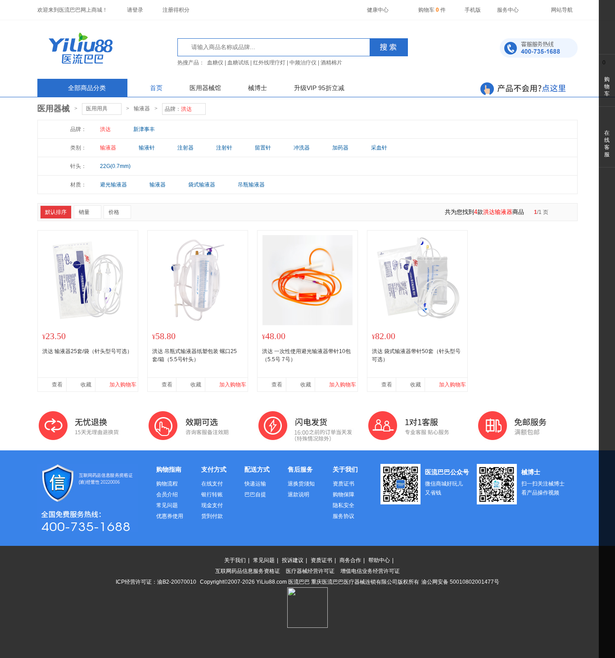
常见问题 (167, 505)
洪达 (105, 129)
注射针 (224, 148)
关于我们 (235, 560)
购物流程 (167, 484)
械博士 (257, 87)
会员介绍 (167, 494)
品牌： (178, 109)
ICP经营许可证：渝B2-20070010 (156, 582)
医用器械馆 (205, 87)
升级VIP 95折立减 (319, 87)
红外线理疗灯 (269, 62)
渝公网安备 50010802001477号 (460, 582)
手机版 (473, 10)
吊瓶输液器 (251, 185)
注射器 (185, 148)
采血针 (379, 148)
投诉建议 (292, 560)
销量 (84, 212)
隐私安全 (343, 505)
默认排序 (56, 212)
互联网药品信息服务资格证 (247, 571)
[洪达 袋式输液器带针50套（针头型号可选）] (417, 323)
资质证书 (343, 484)
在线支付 (212, 484)
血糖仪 (215, 62)
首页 (156, 87)
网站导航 (562, 10)
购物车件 (432, 10)
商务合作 (350, 560)
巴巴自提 (255, 494)
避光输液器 (113, 185)
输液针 (147, 148)
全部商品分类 (87, 87)
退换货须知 (301, 484)
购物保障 (343, 494)
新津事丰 (144, 129)
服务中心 (508, 10)
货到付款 (212, 516)
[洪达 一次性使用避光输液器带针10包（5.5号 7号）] (307, 323)
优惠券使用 (169, 516)
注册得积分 (176, 10)
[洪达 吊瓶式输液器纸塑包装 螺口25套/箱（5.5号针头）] (198, 323)
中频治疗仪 (303, 62)
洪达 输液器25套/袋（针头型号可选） (87, 351)
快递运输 (255, 484)
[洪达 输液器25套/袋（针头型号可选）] (88, 323)
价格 (114, 212)
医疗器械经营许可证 (310, 571)
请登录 (135, 10)
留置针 (263, 148)
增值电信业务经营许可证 (370, 571)
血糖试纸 (238, 62)
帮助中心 (379, 560)
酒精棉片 (331, 62)
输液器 (142, 108)
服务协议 (343, 516)
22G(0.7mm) (115, 166)
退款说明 (298, 494)
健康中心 (378, 10)
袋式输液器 (201, 185)
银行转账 (212, 494)
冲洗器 (302, 148)
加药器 (340, 148)
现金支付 (212, 505)
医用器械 (53, 108)
